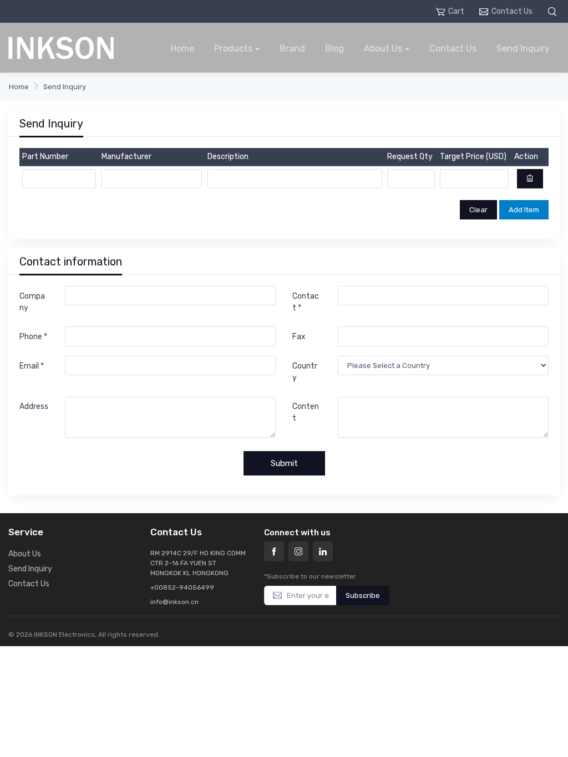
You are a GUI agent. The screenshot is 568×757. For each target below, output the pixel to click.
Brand (292, 48)
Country (304, 371)
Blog (334, 48)
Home (182, 48)
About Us (383, 48)
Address (33, 406)
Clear (478, 210)
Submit (284, 463)
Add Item (524, 210)
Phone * (33, 336)
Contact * (305, 302)
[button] (553, 11)
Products (233, 48)
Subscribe (363, 595)
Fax (299, 336)
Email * (31, 366)
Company (32, 302)
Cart (456, 11)
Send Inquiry (523, 48)
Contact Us (511, 11)
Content (305, 412)
